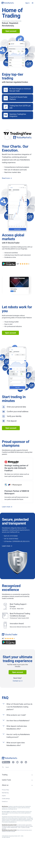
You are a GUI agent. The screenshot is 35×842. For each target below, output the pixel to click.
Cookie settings (6, 798)
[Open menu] (32, 3)
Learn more (6, 507)
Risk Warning (5, 792)
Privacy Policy (5, 789)
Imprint (4, 795)
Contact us (17, 681)
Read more (6, 178)
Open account (10, 31)
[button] (11, 3)
